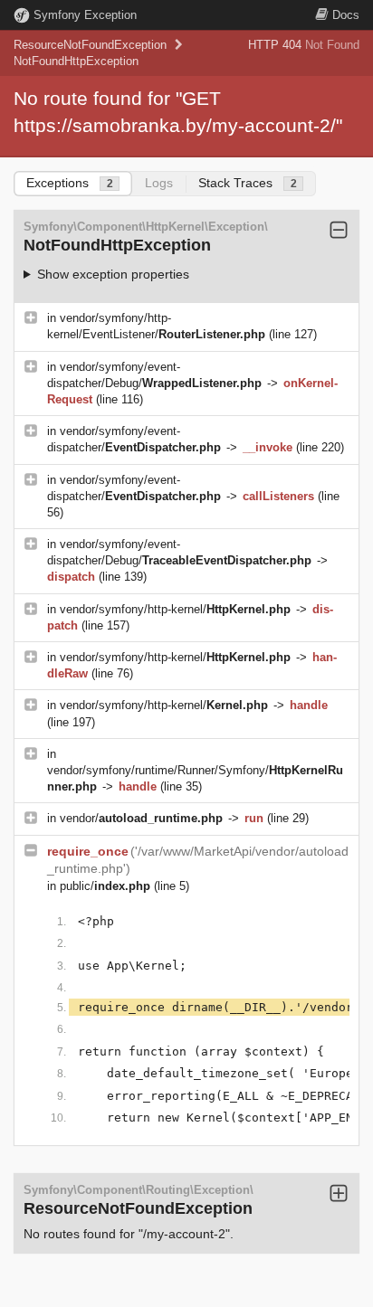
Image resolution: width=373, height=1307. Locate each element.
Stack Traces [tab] (247, 182)
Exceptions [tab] (69, 182)
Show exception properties (113, 274)
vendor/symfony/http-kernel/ (175, 609)
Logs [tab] (159, 182)
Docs (345, 15)
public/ (105, 886)
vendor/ (141, 818)
